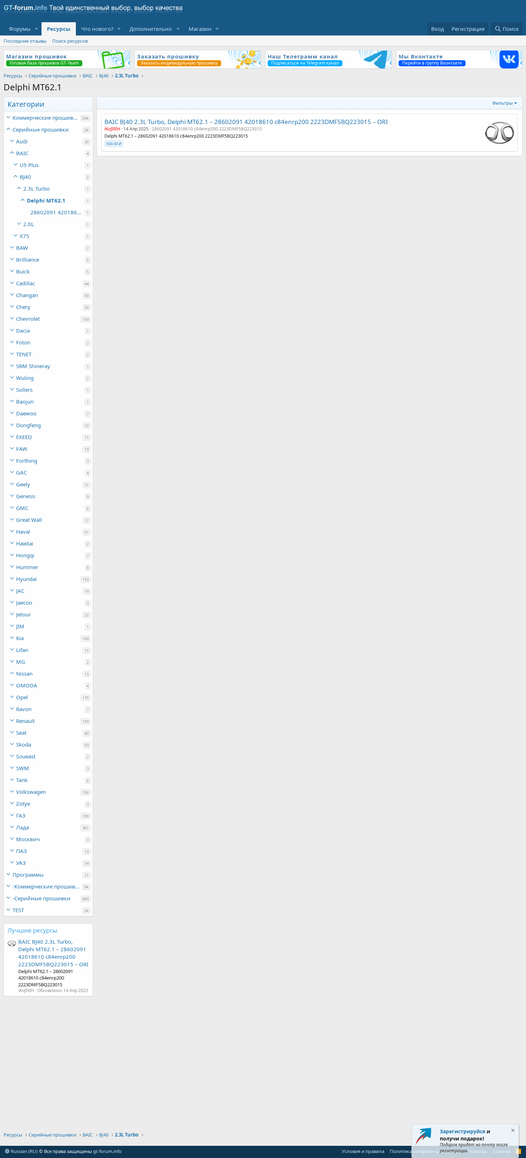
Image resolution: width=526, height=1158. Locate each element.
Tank (22, 779)
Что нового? (97, 28)
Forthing (26, 460)
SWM (22, 768)
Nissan (24, 673)
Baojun (25, 401)
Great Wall (29, 519)
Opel (22, 697)
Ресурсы (58, 28)
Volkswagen (31, 791)
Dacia (23, 330)
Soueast (25, 756)
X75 (24, 235)
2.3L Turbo (36, 188)
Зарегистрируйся (462, 1131)
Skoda (23, 744)
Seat (21, 732)
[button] (36, 28)
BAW (22, 247)
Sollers (24, 389)
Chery (23, 306)
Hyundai (26, 578)
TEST (18, 910)
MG (20, 661)
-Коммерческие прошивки (47, 886)
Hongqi (25, 555)
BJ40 (25, 176)
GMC (22, 507)
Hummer (27, 567)
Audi (22, 141)
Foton (23, 342)
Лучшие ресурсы (32, 930)
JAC (20, 590)
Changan (27, 295)
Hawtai (24, 543)
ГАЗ (20, 815)
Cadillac (25, 283)
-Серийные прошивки (41, 898)
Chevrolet (28, 318)
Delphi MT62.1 (46, 200)
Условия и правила (363, 1151)
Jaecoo (24, 602)
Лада (22, 827)
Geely (23, 484)
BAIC (22, 153)
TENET (23, 354)
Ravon (23, 709)
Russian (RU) (24, 1151)
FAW (21, 448)
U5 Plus (29, 164)
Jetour (23, 614)
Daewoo (26, 413)
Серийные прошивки (41, 129)
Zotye (23, 803)
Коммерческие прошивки (46, 117)
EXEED (24, 436)
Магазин (200, 28)
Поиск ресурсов (70, 41)
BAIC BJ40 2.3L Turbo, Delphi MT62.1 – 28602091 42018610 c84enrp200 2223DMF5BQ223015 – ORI (53, 953)
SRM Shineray (33, 366)
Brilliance (27, 259)
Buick (23, 271)
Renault (25, 720)
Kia (20, 638)
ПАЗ (21, 850)
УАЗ (21, 862)
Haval (23, 531)
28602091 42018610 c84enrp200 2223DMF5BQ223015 (57, 212)
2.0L (28, 224)
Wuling (25, 377)
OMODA (26, 685)
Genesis (25, 496)
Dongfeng (28, 425)
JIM (20, 626)
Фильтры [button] (502, 103)
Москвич (28, 839)
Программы (28, 874)
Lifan (22, 649)
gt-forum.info (107, 1151)
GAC (21, 472)
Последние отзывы (25, 41)
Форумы (20, 28)
